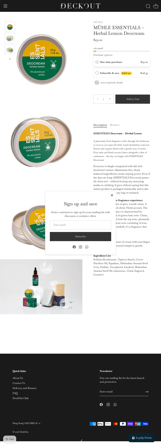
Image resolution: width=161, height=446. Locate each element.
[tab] (101, 125)
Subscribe (80, 236)
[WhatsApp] (86, 246)
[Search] (148, 6)
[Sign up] (146, 392)
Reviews (114, 125)
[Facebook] (74, 246)
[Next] (9, 58)
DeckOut (24, 431)
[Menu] (5, 6)
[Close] (111, 195)
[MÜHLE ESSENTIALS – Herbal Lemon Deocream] (10, 26)
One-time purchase (111, 62)
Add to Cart (132, 99)
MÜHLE (98, 22)
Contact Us (19, 383)
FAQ (15, 393)
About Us (18, 378)
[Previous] (9, 16)
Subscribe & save (115, 73)
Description (100, 125)
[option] (10, 27)
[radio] (97, 62)
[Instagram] (80, 246)
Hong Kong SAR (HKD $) (25, 423)
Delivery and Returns (24, 388)
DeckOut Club (21, 398)
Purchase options (102, 55)
